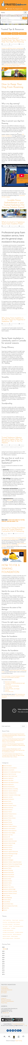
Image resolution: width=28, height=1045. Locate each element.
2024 (3, 953)
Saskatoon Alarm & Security (9, 774)
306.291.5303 (6, 1013)
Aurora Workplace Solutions (18, 926)
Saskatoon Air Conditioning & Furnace (12, 772)
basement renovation (6, 936)
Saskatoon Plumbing (8, 870)
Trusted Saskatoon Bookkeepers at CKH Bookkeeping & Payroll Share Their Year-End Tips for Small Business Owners (13, 750)
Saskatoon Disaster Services (13, 227)
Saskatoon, (9, 500)
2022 (3, 957)
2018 (3, 966)
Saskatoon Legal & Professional (10, 851)
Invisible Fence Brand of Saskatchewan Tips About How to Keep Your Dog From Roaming (14, 40)
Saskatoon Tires (7, 885)
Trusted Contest (7, 899)
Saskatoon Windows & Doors (10, 893)
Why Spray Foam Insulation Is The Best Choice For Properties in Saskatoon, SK (13, 319)
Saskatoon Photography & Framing (11, 866)
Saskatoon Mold (12, 447)
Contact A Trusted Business (7, 1001)
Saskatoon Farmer (7, 811)
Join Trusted (4, 992)
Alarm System (5, 926)
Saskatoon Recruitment (8, 874)
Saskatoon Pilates (7, 868)
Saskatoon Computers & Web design (11, 795)
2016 (3, 970)
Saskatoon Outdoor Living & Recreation (12, 862)
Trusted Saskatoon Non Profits (10, 906)
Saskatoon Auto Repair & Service (10, 782)
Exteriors (7, 690)
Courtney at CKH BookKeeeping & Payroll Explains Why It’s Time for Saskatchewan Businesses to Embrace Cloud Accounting (13, 740)
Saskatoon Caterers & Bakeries (10, 791)
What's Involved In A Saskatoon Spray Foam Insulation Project (13, 223)
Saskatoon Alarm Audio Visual (10, 776)
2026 (5, 948)
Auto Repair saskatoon (19, 932)
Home (3, 12)
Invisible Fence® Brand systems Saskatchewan (12, 48)
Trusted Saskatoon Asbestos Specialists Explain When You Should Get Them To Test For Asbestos (12, 440)
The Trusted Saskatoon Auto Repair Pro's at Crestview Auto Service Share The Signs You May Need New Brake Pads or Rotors (13, 755)
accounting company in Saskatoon (14, 922)
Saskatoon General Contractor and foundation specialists (13, 676)
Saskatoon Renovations (8, 876)
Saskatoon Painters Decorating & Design (12, 864)
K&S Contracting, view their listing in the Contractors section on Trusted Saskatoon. (13, 696)
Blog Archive (23, 33)
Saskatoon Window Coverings (10, 891)
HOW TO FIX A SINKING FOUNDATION (11, 569)
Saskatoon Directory (8, 803)
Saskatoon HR (6, 837)
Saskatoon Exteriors (8, 809)
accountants (21, 920)
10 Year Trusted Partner (7, 920)
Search (6, 33)
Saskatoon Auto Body (8, 780)
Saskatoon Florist (7, 820)
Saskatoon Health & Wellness (10, 826)
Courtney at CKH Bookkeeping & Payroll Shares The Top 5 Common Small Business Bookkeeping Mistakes (13, 745)
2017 (3, 968)
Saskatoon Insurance (8, 839)
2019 (3, 963)
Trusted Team (4, 987)
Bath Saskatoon (17, 938)
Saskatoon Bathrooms (8, 784)
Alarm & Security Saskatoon (8, 924)
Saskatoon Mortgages (8, 860)
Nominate (9, 9)
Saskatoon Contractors (14, 446)
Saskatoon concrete (8, 797)
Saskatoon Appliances (8, 778)
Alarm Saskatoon (17, 924)
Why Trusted (4, 991)
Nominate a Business (6, 1000)
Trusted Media (6, 901)
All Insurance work (9, 691)
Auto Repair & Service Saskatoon (8, 932)
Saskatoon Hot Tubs (8, 834)
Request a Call (18, 9)
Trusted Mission (4, 988)
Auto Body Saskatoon (6, 928)
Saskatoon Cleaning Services (9, 793)
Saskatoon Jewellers (7, 845)
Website (5, 910)
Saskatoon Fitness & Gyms (9, 818)
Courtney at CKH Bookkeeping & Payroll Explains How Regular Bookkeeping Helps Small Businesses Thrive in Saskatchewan (13, 735)
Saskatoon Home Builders (9, 828)
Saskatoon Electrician (8, 807)
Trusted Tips (9, 45)
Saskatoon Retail (7, 878)
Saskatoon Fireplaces (8, 816)
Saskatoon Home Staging (9, 832)
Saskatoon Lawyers (7, 849)
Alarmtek (10, 926)
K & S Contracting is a (7, 676)
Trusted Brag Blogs (7, 897)
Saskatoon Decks (7, 801)
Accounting (5, 922)
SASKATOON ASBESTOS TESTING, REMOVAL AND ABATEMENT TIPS (13, 520)
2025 (3, 951)
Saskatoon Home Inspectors (10, 830)
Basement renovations (10, 681)
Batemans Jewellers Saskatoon (8, 938)
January (4, 949)
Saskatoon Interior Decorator (10, 841)
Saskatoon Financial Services (9, 814)
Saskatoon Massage (8, 855)
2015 (3, 972)
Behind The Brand (7, 765)
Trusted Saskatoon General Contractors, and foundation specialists (14, 545)
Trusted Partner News (8, 904)
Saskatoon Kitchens (7, 847)
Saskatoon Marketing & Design (10, 853)
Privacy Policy (4, 1002)
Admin (11, 533)
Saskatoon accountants (8, 770)
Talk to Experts (6, 895)
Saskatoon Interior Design (9, 843)
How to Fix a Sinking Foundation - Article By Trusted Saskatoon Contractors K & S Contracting (14, 529)
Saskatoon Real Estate (8, 872)
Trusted (13, 676)
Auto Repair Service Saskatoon (8, 930)
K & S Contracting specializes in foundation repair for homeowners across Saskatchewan (14, 538)
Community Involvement (6, 990)
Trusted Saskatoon (14, 44)
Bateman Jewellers (14, 936)
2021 (3, 959)
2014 (3, 974)
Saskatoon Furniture (8, 824)
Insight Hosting (18, 1040)
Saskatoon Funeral (7, 822)
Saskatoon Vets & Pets (8, 887)
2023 (3, 955)
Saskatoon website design (9, 889)
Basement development (17, 934)
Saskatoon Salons (7, 883)
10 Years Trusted (15, 920)
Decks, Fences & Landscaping (12, 686)
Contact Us (3, 998)
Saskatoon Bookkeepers (9, 786)
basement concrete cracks (7, 934)
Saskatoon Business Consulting (10, 788)
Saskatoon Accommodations (10, 767)
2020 (3, 961)
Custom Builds (8, 687)
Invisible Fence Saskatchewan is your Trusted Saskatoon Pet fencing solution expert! (13, 64)
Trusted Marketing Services (18, 1024)
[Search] (24, 18)
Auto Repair (13, 928)
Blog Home (15, 33)
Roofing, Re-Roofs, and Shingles (12, 688)
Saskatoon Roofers (7, 880)
